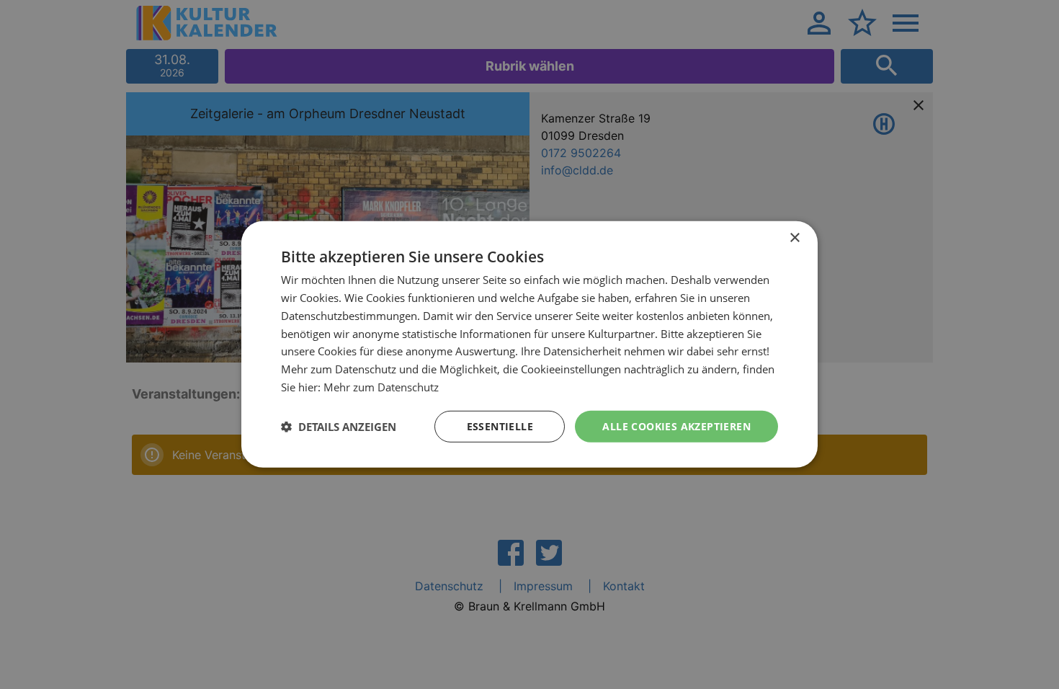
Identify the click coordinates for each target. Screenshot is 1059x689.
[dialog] (529, 344)
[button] (338, 427)
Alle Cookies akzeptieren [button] (676, 425)
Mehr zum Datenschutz (381, 387)
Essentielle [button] (500, 425)
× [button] (794, 238)
